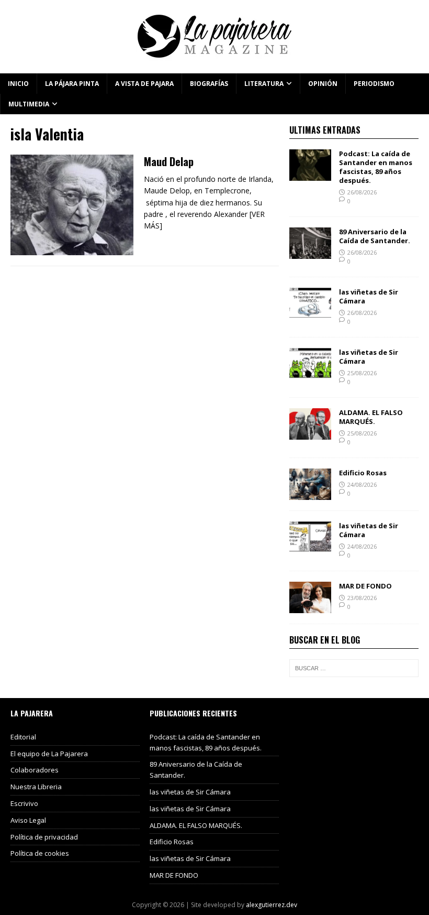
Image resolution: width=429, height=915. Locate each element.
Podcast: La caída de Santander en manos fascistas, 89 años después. (375, 167)
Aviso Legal (28, 820)
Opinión (322, 83)
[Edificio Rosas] (310, 493)
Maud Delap (169, 161)
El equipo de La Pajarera (49, 753)
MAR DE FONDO (365, 586)
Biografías (209, 83)
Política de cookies (39, 853)
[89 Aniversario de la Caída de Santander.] (310, 253)
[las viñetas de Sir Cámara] (310, 313)
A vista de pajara (144, 83)
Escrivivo (24, 803)
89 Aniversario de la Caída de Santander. (374, 236)
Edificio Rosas (363, 472)
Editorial (23, 737)
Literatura (264, 83)
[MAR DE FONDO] (310, 607)
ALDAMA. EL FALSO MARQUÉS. (371, 417)
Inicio (18, 83)
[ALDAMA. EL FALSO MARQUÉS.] (310, 433)
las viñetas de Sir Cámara (368, 296)
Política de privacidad (44, 837)
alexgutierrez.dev (271, 904)
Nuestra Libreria (36, 786)
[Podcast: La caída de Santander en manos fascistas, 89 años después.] (310, 175)
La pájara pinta (72, 83)
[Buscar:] (354, 668)
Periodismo (374, 83)
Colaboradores (34, 770)
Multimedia (28, 104)
